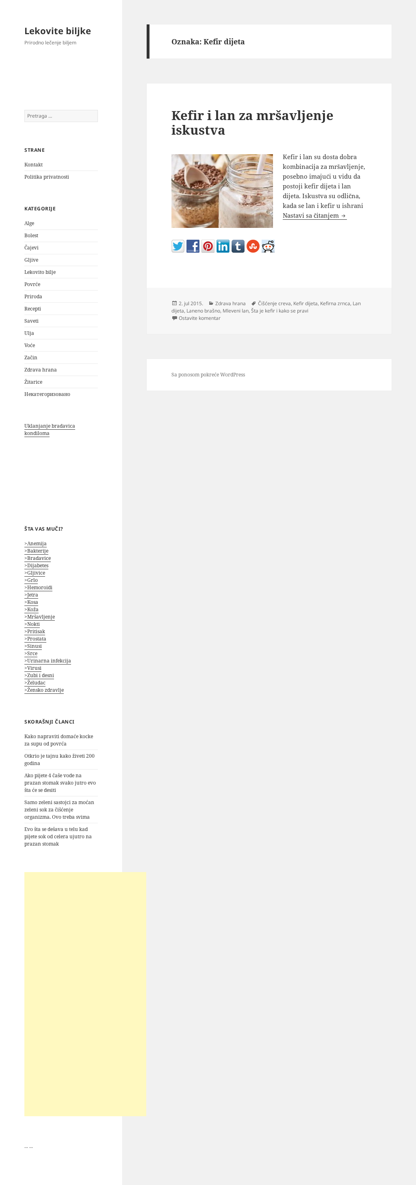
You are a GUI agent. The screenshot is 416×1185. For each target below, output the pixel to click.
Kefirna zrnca (335, 303)
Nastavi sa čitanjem (315, 215)
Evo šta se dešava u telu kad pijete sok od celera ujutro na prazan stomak (58, 836)
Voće (29, 345)
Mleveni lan (236, 310)
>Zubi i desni (39, 675)
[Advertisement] (85, 994)
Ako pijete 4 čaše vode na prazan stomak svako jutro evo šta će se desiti (60, 783)
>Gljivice (34, 572)
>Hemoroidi (38, 587)
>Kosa (31, 602)
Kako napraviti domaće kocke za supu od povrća (58, 740)
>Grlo (31, 580)
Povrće (32, 284)
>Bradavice (37, 558)
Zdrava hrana (40, 369)
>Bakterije (36, 550)
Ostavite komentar (200, 318)
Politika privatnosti (46, 176)
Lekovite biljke (57, 30)
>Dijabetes (36, 565)
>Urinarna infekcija (47, 660)
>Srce (30, 653)
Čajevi (31, 247)
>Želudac (35, 682)
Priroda (33, 296)
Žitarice (33, 381)
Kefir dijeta (305, 303)
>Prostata (35, 638)
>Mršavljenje (39, 616)
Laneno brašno (203, 310)
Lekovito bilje (40, 272)
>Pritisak (34, 631)
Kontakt (33, 164)
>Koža (31, 609)
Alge (29, 223)
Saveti (31, 320)
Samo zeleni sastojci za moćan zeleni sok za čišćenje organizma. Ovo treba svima (59, 809)
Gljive (31, 259)
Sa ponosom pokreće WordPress (208, 374)
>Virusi (32, 668)
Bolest (31, 235)
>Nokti (32, 624)
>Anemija (35, 543)
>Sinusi (33, 646)
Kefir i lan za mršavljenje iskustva (252, 122)
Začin (30, 357)
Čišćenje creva (274, 303)
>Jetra (31, 594)
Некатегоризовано (47, 394)
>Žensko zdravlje (44, 690)
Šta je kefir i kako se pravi (279, 310)
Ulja (29, 333)
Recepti (32, 308)
